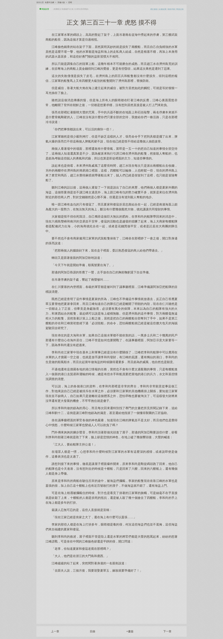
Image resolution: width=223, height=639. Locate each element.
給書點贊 (162, 9)
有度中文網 (49, 2)
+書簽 (129, 631)
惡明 (70, 2)
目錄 (92, 631)
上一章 (55, 631)
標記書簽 (154, 9)
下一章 (167, 631)
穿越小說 (61, 2)
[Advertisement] (111, 596)
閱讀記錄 (180, 9)
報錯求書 (171, 9)
